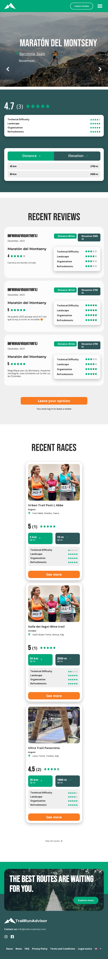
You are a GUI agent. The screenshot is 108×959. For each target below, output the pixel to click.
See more (54, 574)
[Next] (79, 69)
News (19, 948)
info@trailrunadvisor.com (32, 929)
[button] (100, 6)
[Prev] (29, 69)
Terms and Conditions (62, 948)
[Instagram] (6, 936)
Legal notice (85, 948)
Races (9, 948)
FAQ (27, 948)
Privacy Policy (39, 948)
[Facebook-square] (12, 936)
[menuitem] (98, 948)
